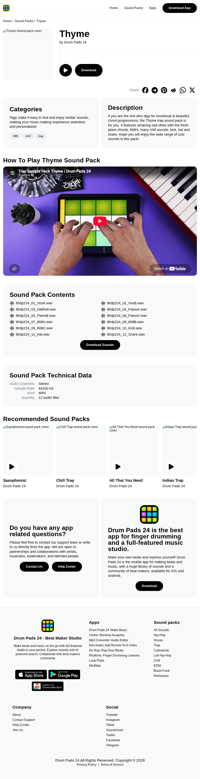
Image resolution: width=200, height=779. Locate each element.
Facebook (113, 740)
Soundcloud (114, 730)
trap (40, 136)
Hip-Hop (159, 635)
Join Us (17, 730)
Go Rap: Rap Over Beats (106, 650)
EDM (157, 665)
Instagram (113, 719)
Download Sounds (100, 345)
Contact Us (34, 566)
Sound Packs (133, 8)
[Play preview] (11, 466)
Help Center (67, 566)
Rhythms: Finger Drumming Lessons (114, 655)
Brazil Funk (162, 670)
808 (15, 136)
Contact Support (23, 719)
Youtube (112, 714)
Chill (157, 660)
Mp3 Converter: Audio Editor (108, 640)
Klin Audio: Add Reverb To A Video (113, 645)
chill (28, 136)
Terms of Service (111, 764)
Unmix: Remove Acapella (106, 635)
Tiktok (110, 725)
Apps (152, 8)
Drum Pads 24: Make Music (108, 630)
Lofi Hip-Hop (162, 655)
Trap (157, 645)
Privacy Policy (86, 764)
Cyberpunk (161, 650)
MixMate (95, 665)
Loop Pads (96, 660)
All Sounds (161, 630)
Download (88, 70)
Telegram (112, 745)
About (16, 714)
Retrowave (161, 675)
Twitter (110, 735)
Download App (180, 8)
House (158, 640)
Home (114, 8)
